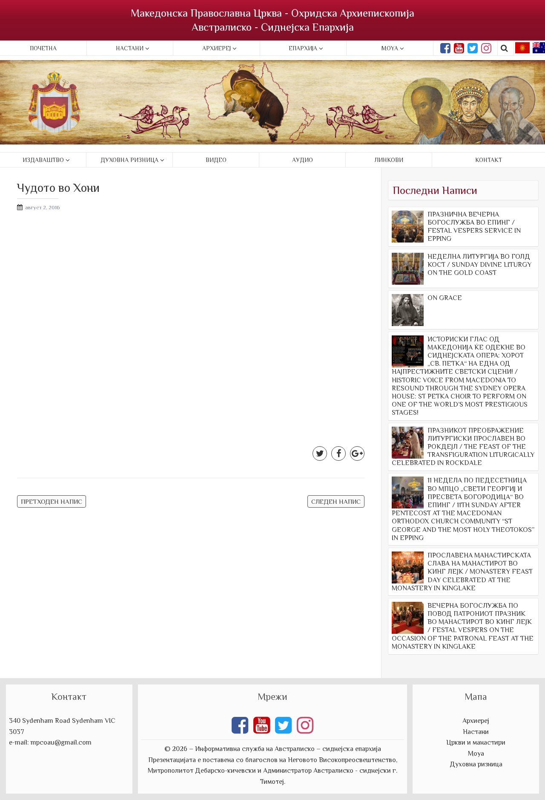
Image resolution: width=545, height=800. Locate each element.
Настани (129, 48)
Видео (216, 159)
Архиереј (216, 48)
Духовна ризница (129, 159)
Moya (390, 48)
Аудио (302, 159)
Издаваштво (43, 159)
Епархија (303, 48)
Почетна (43, 48)
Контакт (488, 159)
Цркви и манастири (475, 742)
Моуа (476, 753)
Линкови (389, 159)
